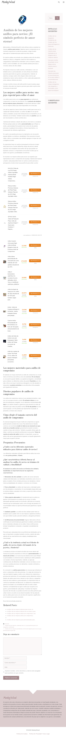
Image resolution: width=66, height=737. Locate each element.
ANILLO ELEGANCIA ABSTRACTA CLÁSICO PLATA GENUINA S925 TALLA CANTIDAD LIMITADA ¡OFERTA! (13, 278)
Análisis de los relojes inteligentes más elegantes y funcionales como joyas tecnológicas (53, 86)
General (7, 624)
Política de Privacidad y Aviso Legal (39, 734)
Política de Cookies (22, 734)
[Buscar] (57, 18)
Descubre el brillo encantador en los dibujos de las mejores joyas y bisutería (53, 64)
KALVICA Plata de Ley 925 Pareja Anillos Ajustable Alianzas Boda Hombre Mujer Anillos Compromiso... (13, 174)
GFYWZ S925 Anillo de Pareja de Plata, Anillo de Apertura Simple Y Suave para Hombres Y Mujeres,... (13, 223)
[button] (59, 2)
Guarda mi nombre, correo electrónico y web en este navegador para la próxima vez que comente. (22, 672)
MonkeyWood (8, 2)
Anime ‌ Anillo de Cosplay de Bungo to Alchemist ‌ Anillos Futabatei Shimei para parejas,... (13, 311)
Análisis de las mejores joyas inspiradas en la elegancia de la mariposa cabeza (53, 53)
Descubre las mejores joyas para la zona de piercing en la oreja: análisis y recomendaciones (53, 75)
